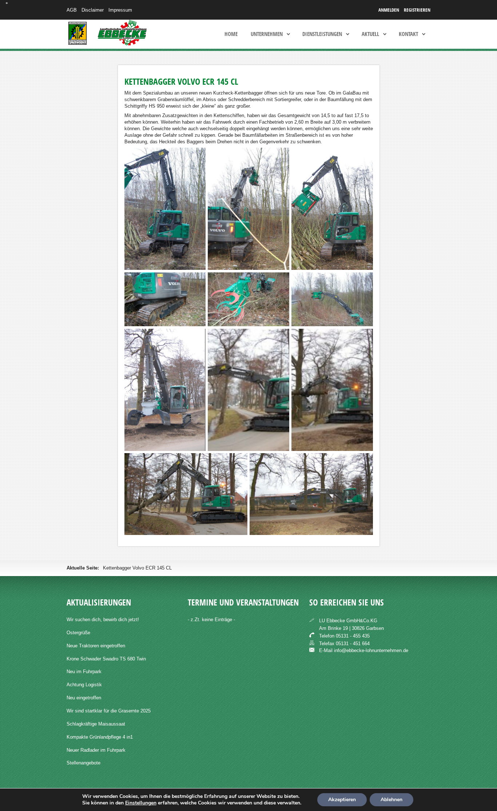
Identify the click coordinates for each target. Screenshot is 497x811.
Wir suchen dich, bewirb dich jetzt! (103, 619)
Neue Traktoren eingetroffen (96, 645)
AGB (72, 10)
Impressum (120, 10)
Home (231, 34)
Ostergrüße (78, 632)
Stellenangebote (83, 763)
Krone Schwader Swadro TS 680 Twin (106, 659)
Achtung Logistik (84, 684)
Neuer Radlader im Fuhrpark (96, 750)
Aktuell (370, 34)
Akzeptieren (342, 799)
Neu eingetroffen (84, 697)
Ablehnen (391, 799)
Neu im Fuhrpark (84, 671)
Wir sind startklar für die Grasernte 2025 (109, 711)
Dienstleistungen (322, 34)
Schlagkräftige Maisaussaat (96, 724)
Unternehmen (267, 34)
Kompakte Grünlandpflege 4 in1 (100, 737)
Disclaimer (92, 10)
